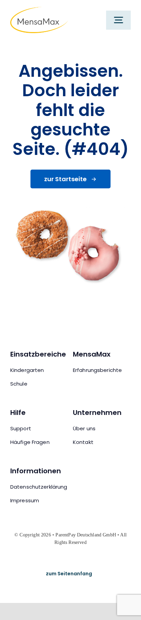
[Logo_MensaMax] (39, 10)
